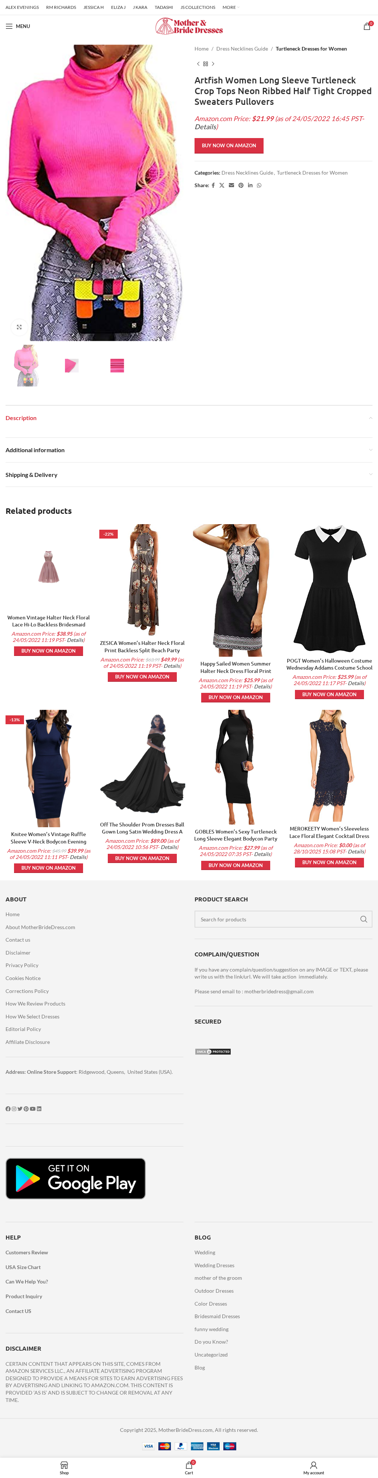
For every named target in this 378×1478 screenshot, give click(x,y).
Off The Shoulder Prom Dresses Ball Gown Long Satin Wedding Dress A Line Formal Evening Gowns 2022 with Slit (142, 835)
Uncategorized (211, 1354)
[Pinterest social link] (241, 185)
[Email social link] (231, 185)
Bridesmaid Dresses (217, 1316)
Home (202, 48)
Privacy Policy (22, 965)
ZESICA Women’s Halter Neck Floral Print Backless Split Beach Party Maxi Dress (142, 650)
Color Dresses (211, 1303)
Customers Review (27, 1252)
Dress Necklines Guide (242, 48)
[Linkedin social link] (250, 185)
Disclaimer (18, 952)
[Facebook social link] (213, 185)
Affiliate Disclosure (28, 1042)
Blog (200, 1367)
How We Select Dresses (32, 1016)
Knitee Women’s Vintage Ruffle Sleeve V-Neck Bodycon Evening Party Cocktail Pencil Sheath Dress (48, 841)
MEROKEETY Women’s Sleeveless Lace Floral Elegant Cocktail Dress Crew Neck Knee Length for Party (329, 835)
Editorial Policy (23, 1029)
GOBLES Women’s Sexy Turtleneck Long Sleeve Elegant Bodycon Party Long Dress (235, 838)
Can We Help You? (27, 1281)
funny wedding (211, 1329)
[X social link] (222, 185)
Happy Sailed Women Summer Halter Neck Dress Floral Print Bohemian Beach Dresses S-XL (235, 670)
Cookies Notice (23, 978)
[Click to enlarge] (19, 327)
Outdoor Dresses (214, 1291)
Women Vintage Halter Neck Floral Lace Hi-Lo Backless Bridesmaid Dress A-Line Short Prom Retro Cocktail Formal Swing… (48, 628)
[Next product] (213, 64)
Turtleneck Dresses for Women (311, 48)
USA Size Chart (23, 1267)
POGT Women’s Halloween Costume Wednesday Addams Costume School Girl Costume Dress (329, 667)
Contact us (18, 939)
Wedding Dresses (214, 1265)
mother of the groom (218, 1278)
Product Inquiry (24, 1296)
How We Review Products (35, 1003)
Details (205, 127)
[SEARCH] (363, 919)
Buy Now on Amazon (229, 145)
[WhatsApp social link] (259, 185)
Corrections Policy (27, 991)
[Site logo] (189, 26)
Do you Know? (211, 1341)
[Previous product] (198, 64)
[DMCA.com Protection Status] (213, 1051)
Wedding (205, 1252)
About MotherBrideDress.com (40, 927)
